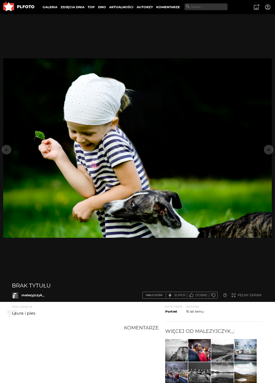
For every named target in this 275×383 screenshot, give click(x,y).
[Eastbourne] (176, 350)
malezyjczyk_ (32, 295)
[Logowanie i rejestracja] (268, 7)
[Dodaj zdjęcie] (256, 7)
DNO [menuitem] (102, 7)
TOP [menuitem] (91, 7)
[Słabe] (213, 295)
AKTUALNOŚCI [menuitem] (121, 7)
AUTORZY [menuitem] (145, 7)
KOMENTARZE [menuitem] (168, 7)
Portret (171, 311)
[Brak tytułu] (15, 295)
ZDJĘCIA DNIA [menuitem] (72, 7)
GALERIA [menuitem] (50, 7)
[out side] (199, 350)
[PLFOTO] (19, 7)
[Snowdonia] (222, 350)
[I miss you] (245, 350)
